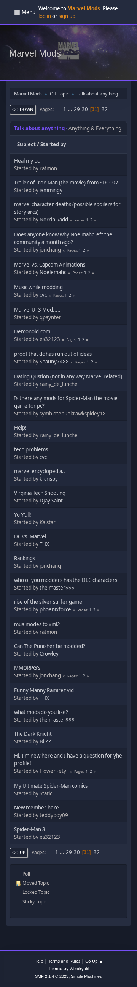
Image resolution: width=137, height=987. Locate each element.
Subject (26, 144)
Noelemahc (53, 272)
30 (85, 109)
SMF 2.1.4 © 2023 (51, 976)
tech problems (31, 449)
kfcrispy (49, 478)
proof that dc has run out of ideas (53, 354)
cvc (43, 294)
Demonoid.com (32, 331)
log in (44, 16)
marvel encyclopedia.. (39, 471)
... (70, 109)
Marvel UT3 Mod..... (37, 309)
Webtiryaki (79, 968)
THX (44, 544)
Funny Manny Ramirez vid (44, 690)
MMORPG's (27, 667)
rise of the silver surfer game (48, 601)
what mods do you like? (41, 712)
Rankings (24, 558)
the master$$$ (57, 587)
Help (38, 961)
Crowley (49, 653)
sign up (67, 16)
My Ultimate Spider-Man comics (51, 785)
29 (77, 109)
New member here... (39, 807)
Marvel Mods (35, 53)
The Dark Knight (33, 733)
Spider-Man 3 (29, 829)
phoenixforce (55, 609)
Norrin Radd (54, 219)
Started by (53, 144)
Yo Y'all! (22, 514)
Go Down (22, 109)
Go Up (18, 852)
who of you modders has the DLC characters (65, 580)
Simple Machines (86, 976)
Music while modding (38, 287)
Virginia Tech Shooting (39, 492)
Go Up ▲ (94, 961)
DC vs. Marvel (30, 536)
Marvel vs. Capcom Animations (49, 264)
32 (105, 109)
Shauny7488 (54, 361)
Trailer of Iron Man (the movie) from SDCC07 (66, 182)
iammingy (51, 190)
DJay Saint (51, 500)
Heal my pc (27, 160)
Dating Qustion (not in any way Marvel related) (68, 376)
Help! (20, 427)
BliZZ (45, 741)
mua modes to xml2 (37, 624)
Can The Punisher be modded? (49, 646)
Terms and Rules (64, 961)
